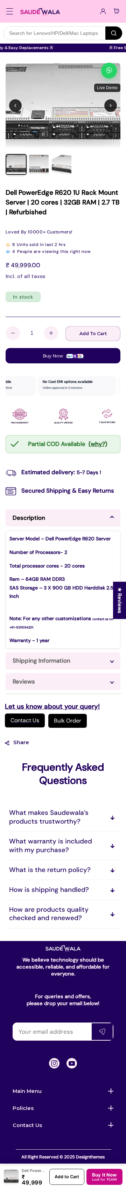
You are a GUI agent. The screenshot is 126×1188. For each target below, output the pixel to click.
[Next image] (110, 105)
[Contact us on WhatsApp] (109, 70)
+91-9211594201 (21, 627)
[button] (10, 11)
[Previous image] (15, 105)
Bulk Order (67, 720)
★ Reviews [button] (119, 600)
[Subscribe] (102, 1031)
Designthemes (90, 1157)
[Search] (113, 33)
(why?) (98, 444)
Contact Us (24, 720)
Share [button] (21, 742)
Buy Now (53, 355)
